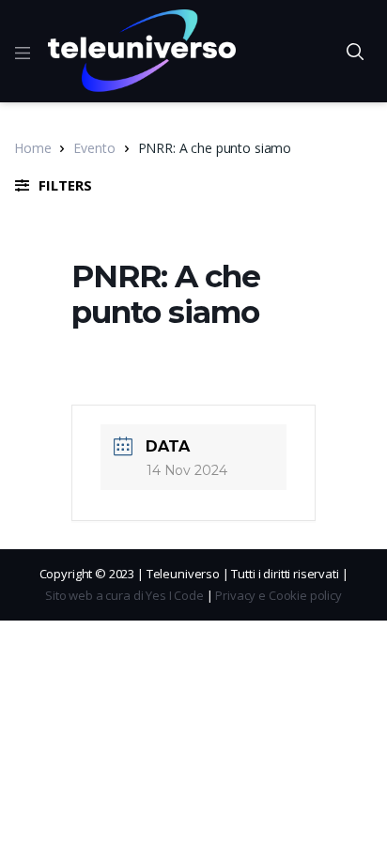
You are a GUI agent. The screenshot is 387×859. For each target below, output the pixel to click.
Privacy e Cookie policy (278, 595)
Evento (94, 148)
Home (32, 148)
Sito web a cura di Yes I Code (124, 595)
